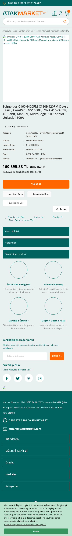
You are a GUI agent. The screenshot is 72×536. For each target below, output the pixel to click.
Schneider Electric (35, 140)
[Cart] (66, 13)
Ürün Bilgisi (12, 231)
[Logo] (26, 13)
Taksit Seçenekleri (15, 254)
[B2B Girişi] (54, 13)
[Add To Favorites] (15, 203)
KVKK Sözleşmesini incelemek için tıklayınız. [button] (25, 524)
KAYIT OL (57, 356)
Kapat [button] (36, 531)
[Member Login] (60, 13)
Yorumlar (10, 242)
